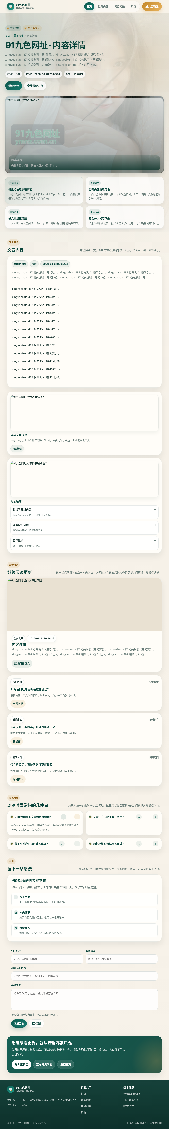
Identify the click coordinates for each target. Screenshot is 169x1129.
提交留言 (128, 1106)
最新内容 (103, 6)
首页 (89, 6)
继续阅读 (13, 85)
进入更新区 (152, 6)
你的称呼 (16, 950)
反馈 (133, 6)
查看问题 (18, 703)
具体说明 (16, 985)
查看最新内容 (35, 85)
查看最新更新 (131, 1100)
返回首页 (18, 779)
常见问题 (119, 6)
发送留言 (19, 1023)
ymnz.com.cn (131, 1093)
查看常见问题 (44, 1064)
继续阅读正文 (22, 663)
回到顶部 (36, 1023)
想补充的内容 (18, 967)
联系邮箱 (91, 950)
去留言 (17, 741)
